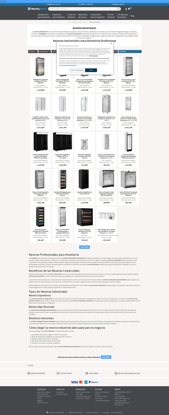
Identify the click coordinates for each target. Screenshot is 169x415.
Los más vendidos (62, 394)
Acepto (91, 70)
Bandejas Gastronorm (44, 396)
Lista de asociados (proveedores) (68, 65)
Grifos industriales (42, 394)
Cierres (39, 398)
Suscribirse (106, 357)
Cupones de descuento (102, 400)
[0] (129, 9)
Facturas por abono (101, 396)
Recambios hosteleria (44, 392)
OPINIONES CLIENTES (118, 4)
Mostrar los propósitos (77, 70)
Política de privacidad (75, 412)
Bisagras (39, 400)
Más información (93, 55)
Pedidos (97, 394)
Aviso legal (79, 394)
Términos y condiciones (83, 396)
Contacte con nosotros (83, 398)
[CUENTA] (126, 9)
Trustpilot (3, 1)
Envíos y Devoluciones (83, 392)
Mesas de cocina (42, 402)
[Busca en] (119, 9)
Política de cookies (92, 412)
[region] (85, 58)
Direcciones (99, 398)
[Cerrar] (111, 44)
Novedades (60, 392)
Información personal (102, 392)
